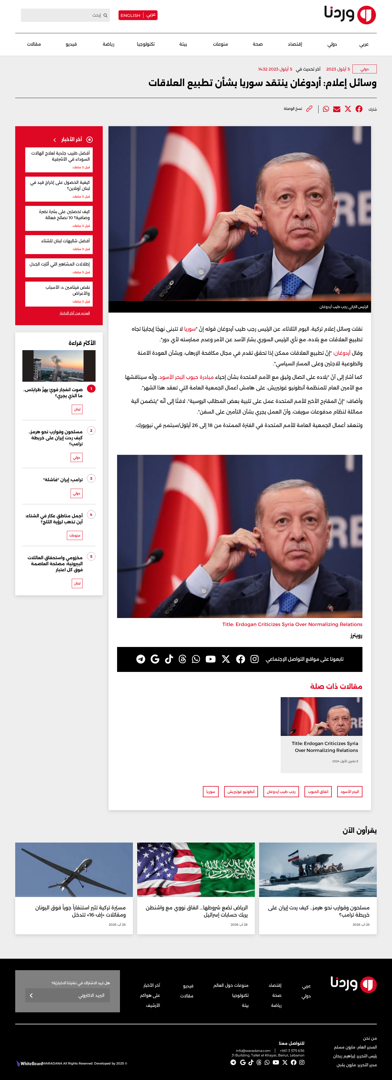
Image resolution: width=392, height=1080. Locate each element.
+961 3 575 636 (292, 1050)
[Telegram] (140, 659)
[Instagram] (255, 659)
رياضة (108, 44)
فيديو (71, 44)
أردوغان (342, 353)
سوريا (189, 329)
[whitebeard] (28, 1063)
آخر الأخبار (151, 985)
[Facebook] (359, 109)
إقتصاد (295, 44)
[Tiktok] (169, 659)
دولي (332, 44)
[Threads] (182, 659)
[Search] (106, 15)
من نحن (370, 1038)
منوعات (220, 44)
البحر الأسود (350, 791)
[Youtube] (210, 659)
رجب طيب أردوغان (281, 791)
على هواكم (150, 995)
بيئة (183, 44)
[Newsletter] (31, 996)
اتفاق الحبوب (318, 791)
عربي (151, 14)
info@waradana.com (253, 1050)
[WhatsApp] (196, 659)
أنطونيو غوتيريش (241, 791)
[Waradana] (350, 15)
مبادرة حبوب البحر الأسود (186, 377)
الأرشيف (153, 1005)
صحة (258, 44)
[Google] (155, 659)
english (130, 15)
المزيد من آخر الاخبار (75, 313)
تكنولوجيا (146, 44)
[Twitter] (348, 109)
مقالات (34, 44)
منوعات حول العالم (231, 985)
